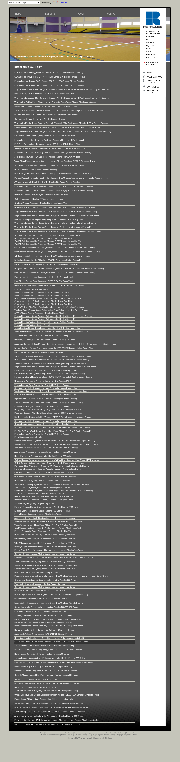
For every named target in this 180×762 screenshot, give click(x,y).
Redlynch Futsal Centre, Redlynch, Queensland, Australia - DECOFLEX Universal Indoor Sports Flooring (59, 269)
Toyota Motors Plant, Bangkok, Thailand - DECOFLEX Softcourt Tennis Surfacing (48, 703)
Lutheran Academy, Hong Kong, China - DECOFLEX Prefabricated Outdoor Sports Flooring (53, 377)
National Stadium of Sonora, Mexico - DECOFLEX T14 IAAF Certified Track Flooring (50, 285)
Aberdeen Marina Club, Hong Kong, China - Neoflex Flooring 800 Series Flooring (48, 403)
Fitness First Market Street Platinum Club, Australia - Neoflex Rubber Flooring (47, 319)
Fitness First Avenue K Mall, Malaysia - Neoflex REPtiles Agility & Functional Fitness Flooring (53, 186)
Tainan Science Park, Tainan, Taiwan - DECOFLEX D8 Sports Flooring (44, 645)
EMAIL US (151, 73)
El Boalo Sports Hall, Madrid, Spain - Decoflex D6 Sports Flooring (42, 511)
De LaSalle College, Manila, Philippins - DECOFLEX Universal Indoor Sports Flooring (50, 260)
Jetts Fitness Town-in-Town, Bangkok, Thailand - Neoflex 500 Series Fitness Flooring (50, 165)
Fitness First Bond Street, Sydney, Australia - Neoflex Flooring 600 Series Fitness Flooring (52, 153)
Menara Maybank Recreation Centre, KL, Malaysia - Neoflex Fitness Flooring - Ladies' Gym (53, 174)
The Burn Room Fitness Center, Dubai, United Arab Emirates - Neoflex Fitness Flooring (51, 310)
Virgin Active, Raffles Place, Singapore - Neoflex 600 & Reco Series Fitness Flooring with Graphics (56, 102)
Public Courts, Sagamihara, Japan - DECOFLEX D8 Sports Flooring (43, 667)
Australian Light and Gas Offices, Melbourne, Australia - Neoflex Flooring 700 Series (50, 712)
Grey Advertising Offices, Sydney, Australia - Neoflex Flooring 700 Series (45, 580)
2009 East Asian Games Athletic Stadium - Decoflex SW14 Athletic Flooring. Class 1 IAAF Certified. (56, 444)
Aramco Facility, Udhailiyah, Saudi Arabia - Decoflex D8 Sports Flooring (44, 518)
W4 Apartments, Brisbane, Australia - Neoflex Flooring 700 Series (42, 599)
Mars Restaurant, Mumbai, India (28, 437)
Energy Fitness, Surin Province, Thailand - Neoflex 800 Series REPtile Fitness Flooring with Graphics (57, 127)
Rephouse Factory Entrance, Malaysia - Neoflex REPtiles (38, 352)
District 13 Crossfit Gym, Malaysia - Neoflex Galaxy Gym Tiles (41, 195)
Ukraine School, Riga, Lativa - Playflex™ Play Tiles (36, 687)
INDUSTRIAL (152, 55)
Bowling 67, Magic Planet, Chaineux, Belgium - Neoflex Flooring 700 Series (46, 507)
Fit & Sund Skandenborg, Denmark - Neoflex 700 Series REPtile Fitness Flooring (48, 73)
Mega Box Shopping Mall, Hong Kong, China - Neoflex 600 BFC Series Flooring (48, 413)
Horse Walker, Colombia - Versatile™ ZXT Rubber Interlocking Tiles (43, 238)
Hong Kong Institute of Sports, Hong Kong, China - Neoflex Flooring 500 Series (47, 410)
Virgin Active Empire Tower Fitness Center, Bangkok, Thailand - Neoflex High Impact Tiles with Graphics (58, 231)
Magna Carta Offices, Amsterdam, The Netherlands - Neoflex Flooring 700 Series (48, 550)
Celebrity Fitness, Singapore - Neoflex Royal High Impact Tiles (41, 203)
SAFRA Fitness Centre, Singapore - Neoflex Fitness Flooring (40, 313)
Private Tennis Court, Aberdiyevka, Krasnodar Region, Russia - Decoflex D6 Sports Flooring (53, 490)
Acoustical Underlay (133, 733)
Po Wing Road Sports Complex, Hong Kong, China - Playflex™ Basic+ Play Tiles (48, 220)
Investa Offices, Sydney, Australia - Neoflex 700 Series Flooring (41, 336)
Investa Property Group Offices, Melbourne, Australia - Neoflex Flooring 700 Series (49, 658)
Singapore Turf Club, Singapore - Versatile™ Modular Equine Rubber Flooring (47, 388)
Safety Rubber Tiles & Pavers (114, 733)
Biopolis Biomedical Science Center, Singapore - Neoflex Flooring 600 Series (46, 683)
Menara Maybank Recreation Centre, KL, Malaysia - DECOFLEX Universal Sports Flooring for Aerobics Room (61, 178)
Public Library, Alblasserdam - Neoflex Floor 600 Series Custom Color (43, 699)
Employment (121, 735)
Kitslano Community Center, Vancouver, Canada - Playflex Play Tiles (43, 531)
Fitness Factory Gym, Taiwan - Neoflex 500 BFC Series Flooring (41, 385)
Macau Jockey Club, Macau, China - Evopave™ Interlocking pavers (43, 622)
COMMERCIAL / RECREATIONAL (153, 33)
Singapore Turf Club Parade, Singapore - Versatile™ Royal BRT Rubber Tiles (47, 235)
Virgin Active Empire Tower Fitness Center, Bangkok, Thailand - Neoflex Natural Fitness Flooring (55, 223)
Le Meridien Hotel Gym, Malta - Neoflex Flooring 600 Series (39, 590)
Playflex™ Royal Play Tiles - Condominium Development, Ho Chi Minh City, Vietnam (49, 307)
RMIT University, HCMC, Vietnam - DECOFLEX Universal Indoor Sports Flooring (48, 264)
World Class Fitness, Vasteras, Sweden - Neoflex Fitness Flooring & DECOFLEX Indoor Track (54, 161)
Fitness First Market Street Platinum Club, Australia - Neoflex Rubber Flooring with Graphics (53, 316)
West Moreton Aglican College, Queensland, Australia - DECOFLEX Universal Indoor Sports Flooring (57, 252)
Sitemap (136, 735)
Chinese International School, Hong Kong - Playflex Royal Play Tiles (43, 301)
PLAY (148, 49)
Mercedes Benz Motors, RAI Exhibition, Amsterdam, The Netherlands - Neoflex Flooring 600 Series (56, 720)
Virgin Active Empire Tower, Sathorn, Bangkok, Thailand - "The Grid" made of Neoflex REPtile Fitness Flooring (61, 123)
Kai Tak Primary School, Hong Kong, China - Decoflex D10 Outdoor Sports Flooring (49, 374)
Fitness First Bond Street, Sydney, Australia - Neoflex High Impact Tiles (44, 136)
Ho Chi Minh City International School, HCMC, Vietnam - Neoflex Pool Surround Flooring (51, 360)
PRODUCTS (49, 14)
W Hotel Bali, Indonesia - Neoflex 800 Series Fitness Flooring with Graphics (46, 115)
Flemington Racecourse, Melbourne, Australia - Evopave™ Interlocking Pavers (47, 469)
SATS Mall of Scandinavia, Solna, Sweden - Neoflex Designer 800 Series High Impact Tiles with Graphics (59, 110)
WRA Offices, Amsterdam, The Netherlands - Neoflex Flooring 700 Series (45, 539)
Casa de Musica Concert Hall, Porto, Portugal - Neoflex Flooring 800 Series (46, 675)
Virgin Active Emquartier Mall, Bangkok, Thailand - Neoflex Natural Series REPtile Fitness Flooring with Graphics (62, 89)
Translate (63, 3)
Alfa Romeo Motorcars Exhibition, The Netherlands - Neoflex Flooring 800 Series (48, 716)
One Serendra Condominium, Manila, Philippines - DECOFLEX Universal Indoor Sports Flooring (54, 247)
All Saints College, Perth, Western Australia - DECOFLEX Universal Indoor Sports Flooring (52, 427)
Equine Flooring (80, 733)
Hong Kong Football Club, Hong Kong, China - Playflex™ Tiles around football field (49, 638)
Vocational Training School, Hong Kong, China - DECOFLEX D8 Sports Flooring (48, 650)
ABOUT (81, 14)
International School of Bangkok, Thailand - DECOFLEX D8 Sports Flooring (46, 691)
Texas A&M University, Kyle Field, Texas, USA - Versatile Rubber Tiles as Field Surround (51, 484)
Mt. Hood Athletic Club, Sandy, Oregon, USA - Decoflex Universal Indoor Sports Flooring (51, 466)
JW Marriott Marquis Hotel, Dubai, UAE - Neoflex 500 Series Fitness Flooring (47, 182)
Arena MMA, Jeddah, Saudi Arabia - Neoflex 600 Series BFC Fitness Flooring (47, 106)
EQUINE (150, 46)
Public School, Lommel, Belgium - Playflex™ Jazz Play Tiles (39, 584)
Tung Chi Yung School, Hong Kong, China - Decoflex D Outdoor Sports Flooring (48, 525)
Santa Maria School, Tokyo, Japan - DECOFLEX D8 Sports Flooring (43, 634)
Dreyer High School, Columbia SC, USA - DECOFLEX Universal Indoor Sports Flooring (51, 594)
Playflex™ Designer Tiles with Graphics (31, 289)
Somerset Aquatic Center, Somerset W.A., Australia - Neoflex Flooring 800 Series (48, 521)
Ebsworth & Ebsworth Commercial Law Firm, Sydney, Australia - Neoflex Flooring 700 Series (53, 557)
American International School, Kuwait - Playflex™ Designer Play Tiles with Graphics (50, 363)
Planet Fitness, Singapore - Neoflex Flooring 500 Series (38, 514)
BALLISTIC (151, 57)
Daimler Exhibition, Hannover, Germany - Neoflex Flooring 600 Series (43, 500)
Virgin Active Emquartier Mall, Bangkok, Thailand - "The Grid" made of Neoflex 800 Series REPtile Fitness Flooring (62, 132)
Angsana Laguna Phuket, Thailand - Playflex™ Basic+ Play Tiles (41, 292)
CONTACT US (153, 87)
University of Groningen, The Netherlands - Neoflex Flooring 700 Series (44, 340)
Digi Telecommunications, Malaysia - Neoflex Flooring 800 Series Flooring (45, 398)
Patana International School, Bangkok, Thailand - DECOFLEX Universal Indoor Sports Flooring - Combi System (61, 576)
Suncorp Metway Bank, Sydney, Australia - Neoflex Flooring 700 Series (44, 561)
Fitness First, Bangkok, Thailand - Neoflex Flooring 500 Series (40, 611)
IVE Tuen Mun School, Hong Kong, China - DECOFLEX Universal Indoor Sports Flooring (52, 256)
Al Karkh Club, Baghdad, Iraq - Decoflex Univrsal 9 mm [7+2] (40, 493)
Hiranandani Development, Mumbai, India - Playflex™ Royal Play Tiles (44, 496)
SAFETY (150, 52)
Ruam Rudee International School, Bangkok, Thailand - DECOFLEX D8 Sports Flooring (51, 641)
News (129, 735)
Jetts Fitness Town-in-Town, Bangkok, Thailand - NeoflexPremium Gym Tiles (47, 157)
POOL (149, 40)
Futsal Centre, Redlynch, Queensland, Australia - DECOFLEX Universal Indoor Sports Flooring (54, 440)
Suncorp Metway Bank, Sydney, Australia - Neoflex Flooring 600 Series (44, 569)
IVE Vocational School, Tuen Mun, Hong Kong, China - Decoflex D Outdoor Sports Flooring (52, 356)
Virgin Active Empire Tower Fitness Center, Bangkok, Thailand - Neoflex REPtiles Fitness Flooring (55, 211)
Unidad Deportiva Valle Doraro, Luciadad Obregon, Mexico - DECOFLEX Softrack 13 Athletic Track (56, 695)
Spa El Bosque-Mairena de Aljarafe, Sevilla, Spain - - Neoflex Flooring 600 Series (48, 528)
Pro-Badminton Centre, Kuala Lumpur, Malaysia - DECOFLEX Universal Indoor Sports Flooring (54, 662)
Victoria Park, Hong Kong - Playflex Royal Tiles (34, 504)
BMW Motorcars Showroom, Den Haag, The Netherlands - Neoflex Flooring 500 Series (51, 707)
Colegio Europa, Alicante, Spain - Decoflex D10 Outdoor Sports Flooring (44, 424)
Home (42, 733)
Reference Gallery (67, 735)
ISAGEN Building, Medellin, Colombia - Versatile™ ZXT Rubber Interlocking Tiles (48, 241)
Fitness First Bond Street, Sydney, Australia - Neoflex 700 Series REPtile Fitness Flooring (52, 140)
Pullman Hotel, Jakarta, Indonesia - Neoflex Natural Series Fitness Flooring (46, 94)
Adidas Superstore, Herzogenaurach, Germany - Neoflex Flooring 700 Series (47, 724)
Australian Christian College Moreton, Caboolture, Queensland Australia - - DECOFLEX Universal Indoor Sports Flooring (65, 344)
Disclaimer (109, 738)
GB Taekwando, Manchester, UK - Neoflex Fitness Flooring (39, 119)
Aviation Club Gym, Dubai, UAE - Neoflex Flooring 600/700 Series (42, 487)
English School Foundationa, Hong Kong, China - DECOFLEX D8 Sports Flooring (48, 603)
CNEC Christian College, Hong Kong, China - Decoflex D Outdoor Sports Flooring (49, 463)
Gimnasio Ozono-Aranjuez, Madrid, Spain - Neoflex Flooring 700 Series (44, 554)
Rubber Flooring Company (85, 735)
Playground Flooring (94, 733)
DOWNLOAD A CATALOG (151, 81)
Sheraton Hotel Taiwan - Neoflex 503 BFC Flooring (35, 679)
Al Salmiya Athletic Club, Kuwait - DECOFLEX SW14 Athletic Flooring (43, 615)
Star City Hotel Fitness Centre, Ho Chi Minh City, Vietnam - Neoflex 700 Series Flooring (51, 331)
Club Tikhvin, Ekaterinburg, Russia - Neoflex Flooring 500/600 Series (43, 472)
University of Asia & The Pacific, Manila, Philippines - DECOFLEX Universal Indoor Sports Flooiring (56, 207)
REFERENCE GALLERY (152, 64)
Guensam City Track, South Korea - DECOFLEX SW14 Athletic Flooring (45, 476)
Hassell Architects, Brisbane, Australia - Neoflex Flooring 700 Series (43, 456)
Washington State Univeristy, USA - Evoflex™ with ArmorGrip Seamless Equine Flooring (51, 391)
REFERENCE (153, 91)
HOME (18, 14)
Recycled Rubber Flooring (105, 735)
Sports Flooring (67, 733)
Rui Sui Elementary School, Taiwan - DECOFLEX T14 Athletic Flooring (44, 630)
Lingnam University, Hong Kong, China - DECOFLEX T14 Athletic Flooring (45, 671)
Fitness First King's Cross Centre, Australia (32, 325)
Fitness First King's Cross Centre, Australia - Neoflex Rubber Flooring (44, 322)
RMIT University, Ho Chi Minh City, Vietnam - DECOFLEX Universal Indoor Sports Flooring (52, 417)
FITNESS (150, 37)
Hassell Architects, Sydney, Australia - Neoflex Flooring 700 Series (42, 481)
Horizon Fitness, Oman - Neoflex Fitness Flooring (35, 169)
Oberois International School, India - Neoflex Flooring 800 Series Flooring (45, 394)
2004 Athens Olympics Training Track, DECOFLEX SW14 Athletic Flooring (46, 448)
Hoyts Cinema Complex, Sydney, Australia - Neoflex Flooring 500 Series (45, 534)
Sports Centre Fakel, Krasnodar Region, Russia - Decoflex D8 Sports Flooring (47, 565)
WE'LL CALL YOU (154, 77)
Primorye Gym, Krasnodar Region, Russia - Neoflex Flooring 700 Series (45, 547)
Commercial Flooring (52, 733)
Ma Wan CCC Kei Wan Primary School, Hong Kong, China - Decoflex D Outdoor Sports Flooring (55, 431)
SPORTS (150, 43)
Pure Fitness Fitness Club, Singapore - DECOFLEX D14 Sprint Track (43, 277)
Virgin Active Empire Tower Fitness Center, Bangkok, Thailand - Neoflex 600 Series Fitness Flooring (56, 216)
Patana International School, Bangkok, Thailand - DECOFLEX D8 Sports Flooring (48, 626)
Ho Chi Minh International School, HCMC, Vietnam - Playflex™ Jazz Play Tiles (47, 298)
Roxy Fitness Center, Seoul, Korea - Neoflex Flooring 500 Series (41, 654)
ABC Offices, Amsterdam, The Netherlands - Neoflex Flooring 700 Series (45, 452)
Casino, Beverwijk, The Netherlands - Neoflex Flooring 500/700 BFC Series (46, 607)
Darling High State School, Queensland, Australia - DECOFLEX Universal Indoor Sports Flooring (55, 348)
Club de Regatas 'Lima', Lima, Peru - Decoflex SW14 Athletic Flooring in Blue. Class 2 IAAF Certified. (56, 460)
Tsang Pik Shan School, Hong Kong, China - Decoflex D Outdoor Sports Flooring (48, 328)
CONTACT (112, 14)
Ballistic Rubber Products (50, 735)
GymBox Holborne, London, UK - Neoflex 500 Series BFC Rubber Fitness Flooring (49, 77)
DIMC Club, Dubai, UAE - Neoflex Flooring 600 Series (37, 573)
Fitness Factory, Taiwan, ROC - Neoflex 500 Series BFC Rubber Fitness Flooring (49, 81)
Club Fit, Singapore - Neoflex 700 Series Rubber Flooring (38, 199)
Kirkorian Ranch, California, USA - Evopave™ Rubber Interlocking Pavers (45, 371)
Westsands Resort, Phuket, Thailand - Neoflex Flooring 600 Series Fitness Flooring (49, 148)
